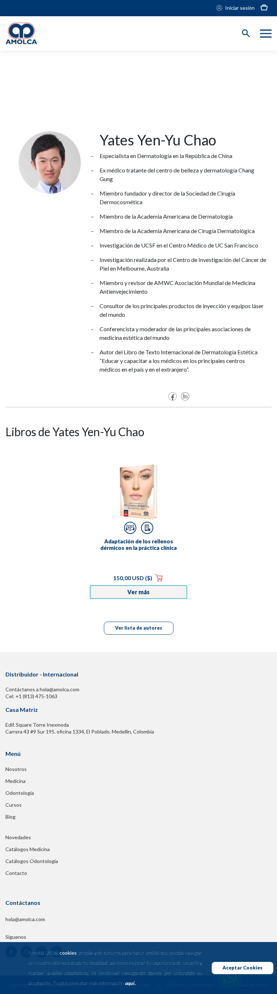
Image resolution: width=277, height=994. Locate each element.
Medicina (15, 781)
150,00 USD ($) (133, 577)
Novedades (18, 837)
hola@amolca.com (25, 919)
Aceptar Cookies (243, 968)
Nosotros (16, 769)
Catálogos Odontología (31, 861)
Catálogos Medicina (27, 849)
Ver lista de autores (138, 628)
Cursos (13, 805)
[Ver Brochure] (147, 528)
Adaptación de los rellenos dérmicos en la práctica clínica (138, 544)
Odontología (19, 793)
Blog (10, 817)
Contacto (16, 873)
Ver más (138, 591)
